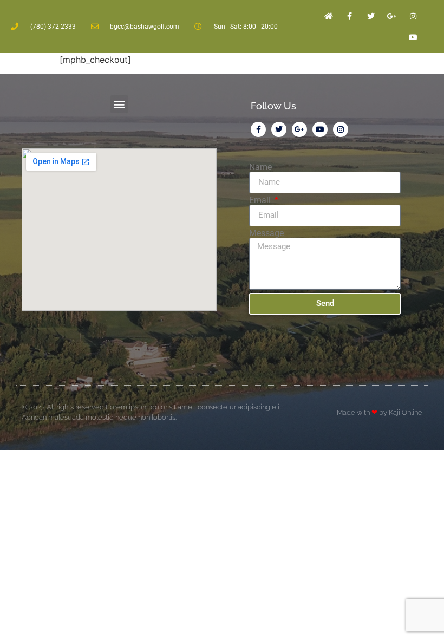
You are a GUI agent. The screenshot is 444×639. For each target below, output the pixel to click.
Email (261, 200)
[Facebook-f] (349, 16)
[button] (119, 104)
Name (260, 167)
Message (266, 233)
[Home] (328, 16)
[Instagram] (413, 16)
